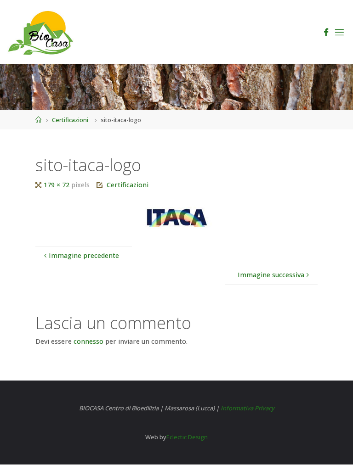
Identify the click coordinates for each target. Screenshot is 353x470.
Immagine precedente (84, 255)
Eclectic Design (187, 437)
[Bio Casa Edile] (41, 32)
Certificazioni (70, 120)
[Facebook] (326, 32)
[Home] (38, 120)
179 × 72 (57, 184)
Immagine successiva (271, 274)
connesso (88, 341)
